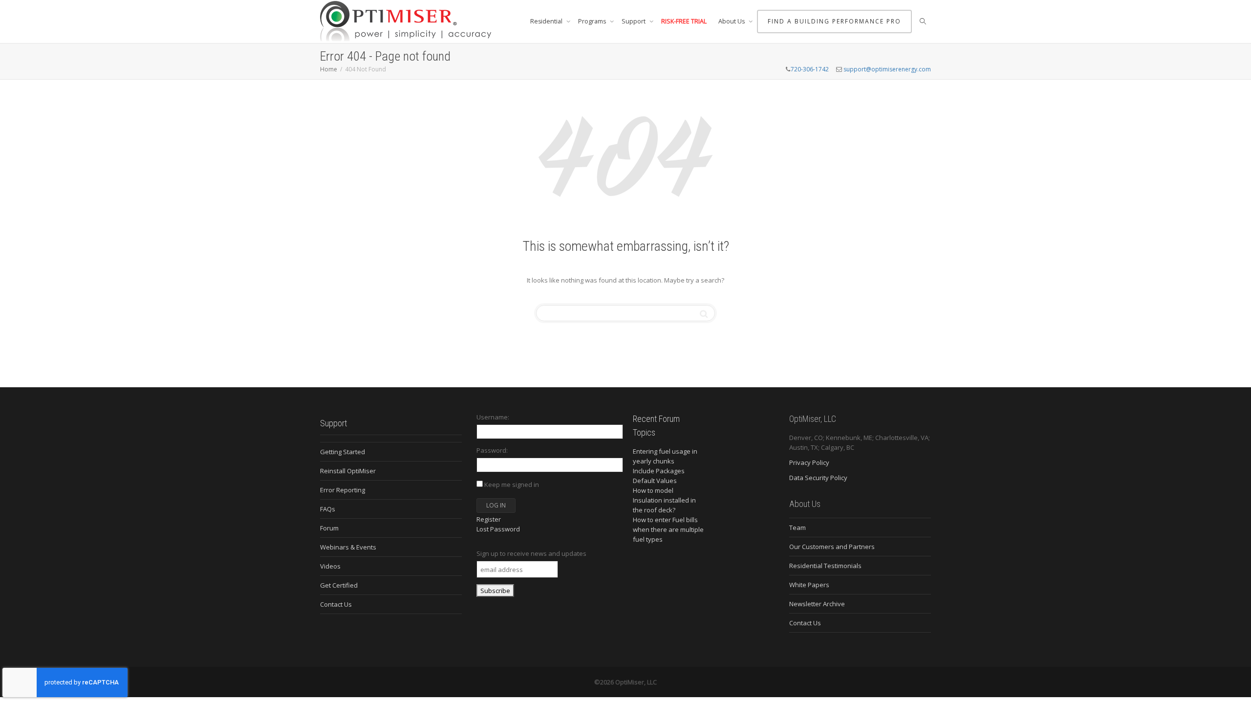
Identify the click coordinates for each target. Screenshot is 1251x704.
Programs (592, 21)
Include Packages (659, 470)
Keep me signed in (511, 484)
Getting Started (342, 451)
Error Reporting (342, 489)
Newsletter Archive (817, 603)
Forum (329, 528)
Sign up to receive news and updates (531, 553)
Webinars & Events (348, 547)
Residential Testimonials (825, 565)
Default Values (655, 480)
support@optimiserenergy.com (887, 69)
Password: (492, 450)
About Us (732, 21)
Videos (330, 566)
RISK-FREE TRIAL (684, 21)
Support (634, 21)
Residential (547, 21)
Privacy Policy (809, 462)
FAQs (327, 509)
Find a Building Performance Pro (834, 21)
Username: (492, 417)
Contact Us (336, 604)
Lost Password (498, 529)
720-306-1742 (810, 69)
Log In (496, 505)
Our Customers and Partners (832, 546)
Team (797, 527)
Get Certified (339, 585)
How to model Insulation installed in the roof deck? (664, 500)
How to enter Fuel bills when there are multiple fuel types (668, 529)
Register (488, 519)
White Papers (809, 584)
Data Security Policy (818, 477)
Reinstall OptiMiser (348, 470)
